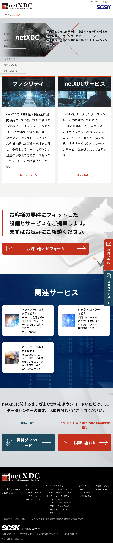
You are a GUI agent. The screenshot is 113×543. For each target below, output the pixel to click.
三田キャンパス (35, 496)
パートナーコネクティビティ (59, 509)
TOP (6, 27)
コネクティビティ (55, 485)
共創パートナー (56, 512)
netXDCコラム (85, 496)
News (82, 489)
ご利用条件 (69, 533)
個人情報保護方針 (46, 533)
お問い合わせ (10, 71)
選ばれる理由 (10, 46)
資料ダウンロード (13, 64)
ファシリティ (32, 489)
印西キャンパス (35, 492)
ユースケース (10, 52)
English (106, 1)
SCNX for (55, 499)
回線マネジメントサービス (60, 492)
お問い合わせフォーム (45, 248)
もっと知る (84, 485)
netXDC (29, 485)
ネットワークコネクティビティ (60, 489)
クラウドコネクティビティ (58, 496)
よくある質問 (85, 492)
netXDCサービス (33, 499)
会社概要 (25, 533)
